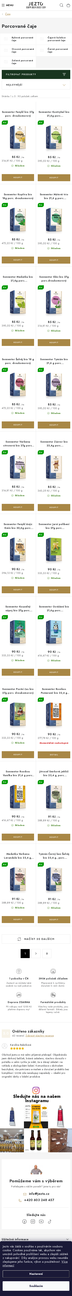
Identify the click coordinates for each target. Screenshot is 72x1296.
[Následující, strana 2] (36, 953)
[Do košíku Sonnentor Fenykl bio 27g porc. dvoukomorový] (18, 177)
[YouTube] (41, 1221)
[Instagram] (33, 1221)
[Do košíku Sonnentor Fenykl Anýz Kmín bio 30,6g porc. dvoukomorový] (18, 589)
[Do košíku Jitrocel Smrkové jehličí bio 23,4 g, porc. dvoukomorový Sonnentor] (54, 837)
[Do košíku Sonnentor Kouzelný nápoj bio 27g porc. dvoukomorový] (18, 672)
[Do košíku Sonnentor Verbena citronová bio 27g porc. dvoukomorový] (18, 507)
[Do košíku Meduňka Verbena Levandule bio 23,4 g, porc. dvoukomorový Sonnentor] (18, 919)
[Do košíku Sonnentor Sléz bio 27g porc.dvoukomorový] (54, 342)
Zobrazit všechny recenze (40, 1035)
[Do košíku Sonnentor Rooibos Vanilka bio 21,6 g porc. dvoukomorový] (18, 837)
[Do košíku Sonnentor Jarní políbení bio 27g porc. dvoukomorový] (54, 589)
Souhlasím (36, 1286)
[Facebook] (24, 1221)
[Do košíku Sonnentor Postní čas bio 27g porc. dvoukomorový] (18, 754)
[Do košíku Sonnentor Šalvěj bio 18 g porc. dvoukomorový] (18, 424)
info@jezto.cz (39, 1194)
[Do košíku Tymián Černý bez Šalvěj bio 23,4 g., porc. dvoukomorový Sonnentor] (54, 919)
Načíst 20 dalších (39, 939)
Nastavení (36, 1274)
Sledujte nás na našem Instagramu (37, 1098)
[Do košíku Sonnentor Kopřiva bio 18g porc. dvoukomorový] (18, 260)
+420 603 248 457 (39, 1200)
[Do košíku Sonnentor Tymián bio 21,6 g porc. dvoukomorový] (54, 425)
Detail (54, 754)
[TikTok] (50, 1221)
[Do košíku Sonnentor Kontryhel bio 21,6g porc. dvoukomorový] (54, 177)
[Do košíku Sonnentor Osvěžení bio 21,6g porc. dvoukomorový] (54, 672)
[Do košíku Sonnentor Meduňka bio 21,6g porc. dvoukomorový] (18, 342)
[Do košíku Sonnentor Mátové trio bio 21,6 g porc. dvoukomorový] (54, 260)
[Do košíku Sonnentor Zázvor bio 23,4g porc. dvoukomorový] (54, 507)
